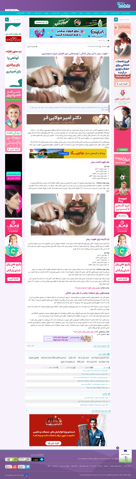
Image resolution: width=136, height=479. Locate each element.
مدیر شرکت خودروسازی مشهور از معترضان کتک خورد (93, 401)
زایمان (88, 13)
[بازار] (11, 459)
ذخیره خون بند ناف (83, 358)
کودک (73, 13)
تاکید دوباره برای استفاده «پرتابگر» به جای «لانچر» (94, 405)
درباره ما (100, 466)
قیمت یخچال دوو (104, 362)
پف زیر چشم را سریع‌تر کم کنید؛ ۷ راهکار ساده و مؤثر (95, 384)
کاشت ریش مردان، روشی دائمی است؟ (85, 331)
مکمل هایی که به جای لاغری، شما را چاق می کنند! (95, 371)
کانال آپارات (74, 466)
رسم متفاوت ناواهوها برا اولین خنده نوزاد (97, 388)
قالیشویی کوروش (34, 358)
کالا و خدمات (20, 13)
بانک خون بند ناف (92, 362)
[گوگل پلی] (24, 459)
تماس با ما (93, 466)
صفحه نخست (125, 13)
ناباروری (104, 13)
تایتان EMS (80, 362)
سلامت (66, 13)
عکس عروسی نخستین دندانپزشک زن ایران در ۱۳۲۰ (94, 374)
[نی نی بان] (124, 5)
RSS (49, 466)
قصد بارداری (115, 13)
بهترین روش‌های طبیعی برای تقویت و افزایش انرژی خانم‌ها (92, 381)
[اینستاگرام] (11, 468)
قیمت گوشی (72, 358)
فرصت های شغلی (83, 466)
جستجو (106, 466)
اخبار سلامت (37, 13)
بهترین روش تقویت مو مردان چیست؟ (87, 288)
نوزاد (80, 13)
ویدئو (46, 13)
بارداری (96, 13)
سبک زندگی (55, 13)
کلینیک (29, 13)
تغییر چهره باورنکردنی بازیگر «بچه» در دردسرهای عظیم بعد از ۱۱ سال (91, 378)
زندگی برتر (54, 466)
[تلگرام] (23, 468)
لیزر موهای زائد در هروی (68, 362)
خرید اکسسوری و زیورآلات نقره (100, 358)
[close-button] (118, 448)
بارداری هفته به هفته (115, 466)
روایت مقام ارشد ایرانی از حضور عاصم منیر (96, 398)
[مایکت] (38, 459)
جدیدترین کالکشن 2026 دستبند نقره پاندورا (53, 358)
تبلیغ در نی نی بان (64, 466)
